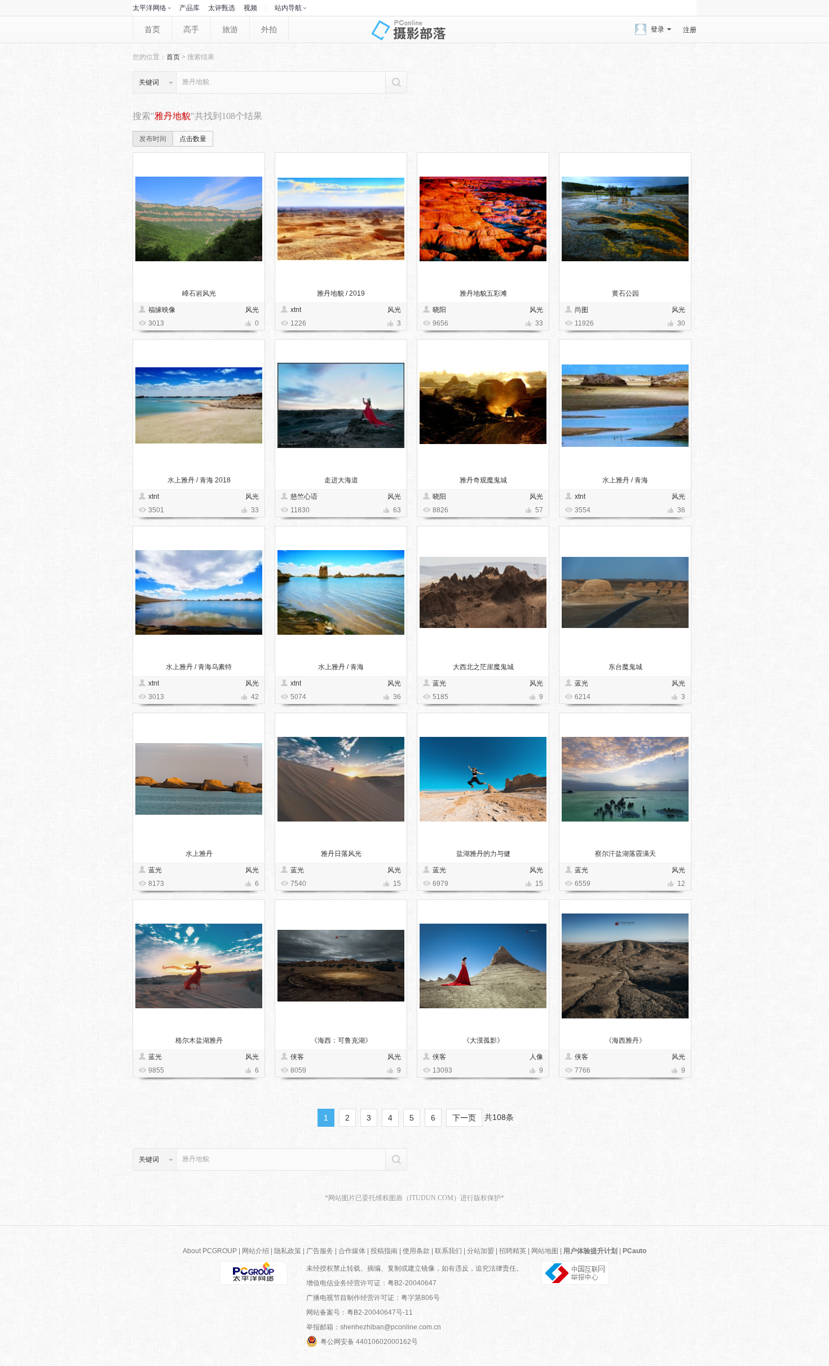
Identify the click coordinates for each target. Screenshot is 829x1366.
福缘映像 (161, 310)
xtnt (295, 310)
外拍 (269, 29)
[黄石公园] (625, 218)
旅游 (230, 29)
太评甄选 (221, 8)
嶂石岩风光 (199, 293)
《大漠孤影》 (483, 1040)
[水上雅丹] (198, 779)
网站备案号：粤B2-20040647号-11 (359, 1312)
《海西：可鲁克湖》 (341, 1040)
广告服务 (319, 1251)
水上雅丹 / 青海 (625, 480)
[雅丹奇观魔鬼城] (483, 405)
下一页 (464, 1117)
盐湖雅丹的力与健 (483, 854)
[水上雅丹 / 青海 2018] (198, 405)
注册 (689, 30)
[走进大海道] (341, 405)
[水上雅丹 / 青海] (625, 405)
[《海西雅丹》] (625, 965)
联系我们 (448, 1251)
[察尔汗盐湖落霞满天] (625, 779)
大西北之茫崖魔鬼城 (483, 667)
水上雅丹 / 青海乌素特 (199, 667)
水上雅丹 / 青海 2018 (199, 480)
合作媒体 (351, 1251)
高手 (191, 29)
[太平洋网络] (254, 1272)
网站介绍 (255, 1251)
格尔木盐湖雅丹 (199, 1040)
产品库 (189, 8)
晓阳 (439, 310)
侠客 (297, 1057)
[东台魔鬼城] (625, 592)
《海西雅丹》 (625, 1040)
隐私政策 (287, 1251)
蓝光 (439, 683)
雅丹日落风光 (341, 854)
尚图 (581, 310)
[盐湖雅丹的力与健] (483, 779)
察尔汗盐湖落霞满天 (625, 854)
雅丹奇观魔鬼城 (483, 480)
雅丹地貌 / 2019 (341, 293)
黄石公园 (625, 293)
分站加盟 (480, 1251)
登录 (657, 29)
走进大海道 (341, 480)
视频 (250, 8)
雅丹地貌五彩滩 (483, 293)
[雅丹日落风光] (341, 779)
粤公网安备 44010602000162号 (369, 1342)
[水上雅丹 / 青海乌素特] (198, 592)
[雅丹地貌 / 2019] (341, 218)
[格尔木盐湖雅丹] (198, 965)
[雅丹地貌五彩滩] (483, 218)
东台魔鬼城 (625, 667)
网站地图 (544, 1251)
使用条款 (416, 1251)
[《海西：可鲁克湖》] (341, 965)
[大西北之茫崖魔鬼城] (483, 592)
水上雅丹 (199, 854)
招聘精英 (512, 1251)
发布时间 (152, 139)
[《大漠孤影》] (483, 965)
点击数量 (192, 139)
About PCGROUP (210, 1251)
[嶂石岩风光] (198, 218)
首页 (152, 29)
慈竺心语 (304, 496)
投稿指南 (384, 1251)
